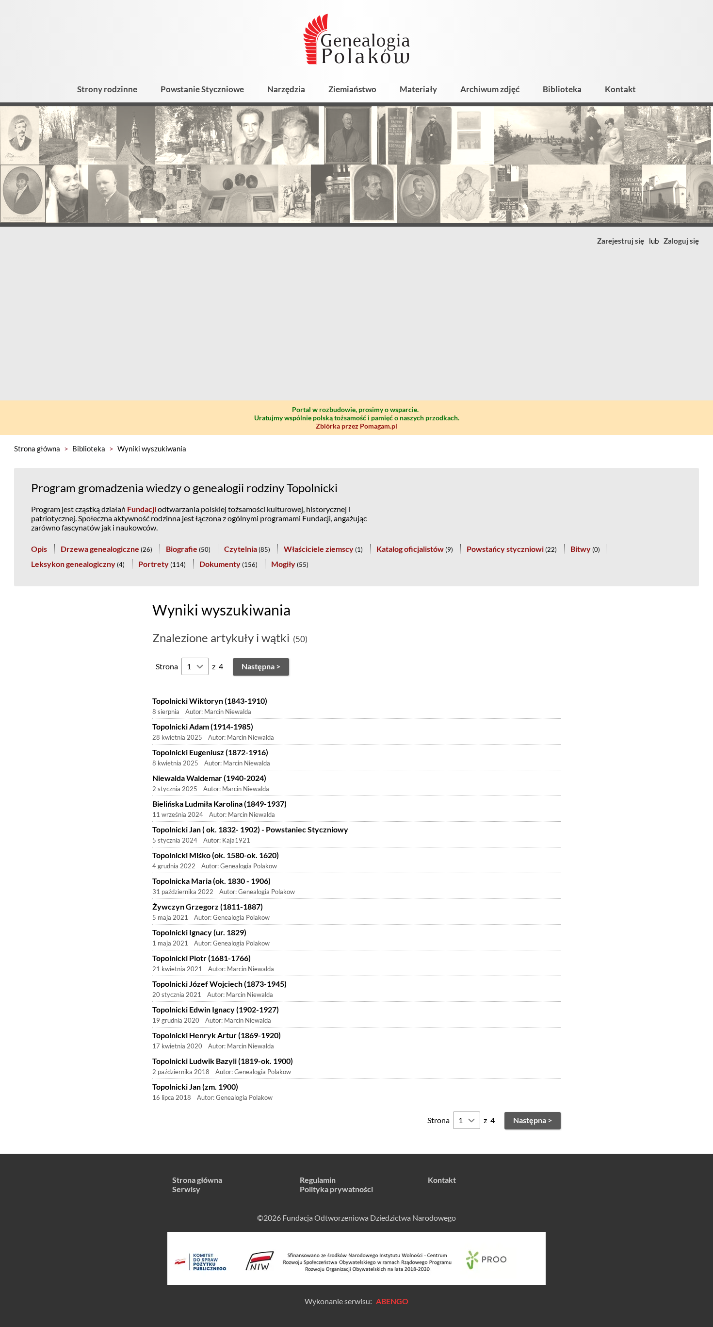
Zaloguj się (681, 240)
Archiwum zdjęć (489, 89)
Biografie (181, 548)
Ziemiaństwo (352, 89)
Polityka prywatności (336, 1189)
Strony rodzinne (107, 89)
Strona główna (37, 448)
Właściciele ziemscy (319, 548)
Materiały (418, 89)
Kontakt (620, 89)
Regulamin (318, 1179)
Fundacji (141, 509)
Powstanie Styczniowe (202, 89)
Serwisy (186, 1189)
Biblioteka (562, 89)
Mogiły (283, 563)
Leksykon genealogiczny (73, 563)
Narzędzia (286, 89)
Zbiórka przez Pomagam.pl (356, 426)
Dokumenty (220, 563)
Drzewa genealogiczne (100, 548)
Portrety (153, 563)
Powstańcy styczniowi (505, 548)
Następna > (261, 666)
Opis (39, 548)
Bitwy (580, 548)
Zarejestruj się (620, 240)
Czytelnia (240, 548)
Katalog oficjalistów (410, 548)
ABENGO (392, 1301)
